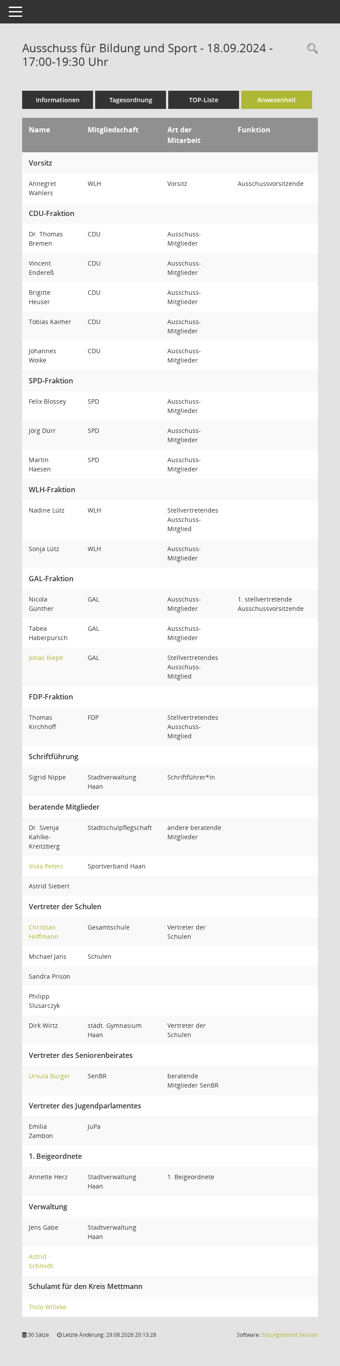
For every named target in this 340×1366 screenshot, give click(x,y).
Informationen (58, 100)
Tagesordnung (130, 100)
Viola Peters (46, 866)
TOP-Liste (203, 100)
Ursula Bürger (49, 1076)
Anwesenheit (276, 100)
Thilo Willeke (47, 1307)
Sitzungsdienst (290, 1335)
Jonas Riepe (46, 657)
